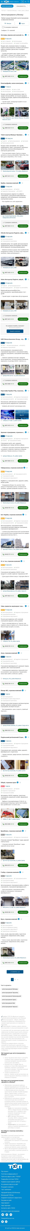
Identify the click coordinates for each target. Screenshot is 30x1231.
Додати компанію (15, 331)
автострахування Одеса (9, 999)
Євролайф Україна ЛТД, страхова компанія (15, 391)
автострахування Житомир (10, 989)
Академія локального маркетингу (11, 1197)
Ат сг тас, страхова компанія (10, 561)
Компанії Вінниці (11, 10)
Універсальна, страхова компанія (12, 468)
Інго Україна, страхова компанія (11, 515)
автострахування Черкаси (9, 1006)
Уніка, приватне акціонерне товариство (14, 606)
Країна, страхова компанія (9, 183)
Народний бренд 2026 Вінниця (10, 1192)
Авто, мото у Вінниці (24, 10)
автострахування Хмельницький (11, 996)
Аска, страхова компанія (9, 653)
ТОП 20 (3, 10)
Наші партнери (5, 1205)
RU (25, 1)
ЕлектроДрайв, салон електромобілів (13, 83)
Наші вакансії (5, 1203)
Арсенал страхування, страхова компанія (14, 432)
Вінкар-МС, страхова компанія (11, 690)
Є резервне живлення (11, 27)
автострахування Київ (8, 1003)
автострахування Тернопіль (10, 992)
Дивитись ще (16, 971)
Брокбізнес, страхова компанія (11, 831)
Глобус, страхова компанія (10, 872)
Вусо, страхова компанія (9, 919)
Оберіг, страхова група (8, 782)
